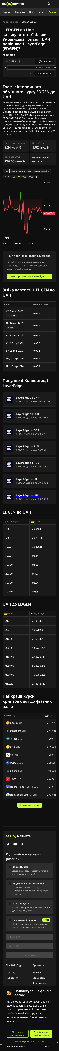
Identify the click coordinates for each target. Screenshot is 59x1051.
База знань (38, 977)
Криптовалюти (40, 983)
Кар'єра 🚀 (12, 977)
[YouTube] (15, 844)
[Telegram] (22, 844)
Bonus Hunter (37, 12)
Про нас (10, 972)
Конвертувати (11, 21)
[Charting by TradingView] (7, 237)
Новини (36, 972)
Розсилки (20, 12)
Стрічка (7, 12)
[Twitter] (8, 844)
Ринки (52, 12)
